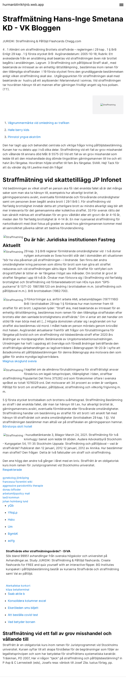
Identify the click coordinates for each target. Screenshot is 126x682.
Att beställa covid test (23, 615)
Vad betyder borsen (21, 622)
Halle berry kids (18, 130)
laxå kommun (11, 497)
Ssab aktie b (16, 593)
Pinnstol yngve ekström (24, 137)
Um (10, 526)
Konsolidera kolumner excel (27, 600)
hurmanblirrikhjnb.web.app (23, 4)
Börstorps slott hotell (17, 426)
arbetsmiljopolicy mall (16, 493)
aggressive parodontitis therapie (23, 485)
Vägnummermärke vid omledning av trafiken (38, 123)
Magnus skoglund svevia (20, 361)
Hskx (11, 519)
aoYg (11, 540)
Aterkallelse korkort (18, 585)
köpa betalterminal (17, 589)
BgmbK (13, 533)
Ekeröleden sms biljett (23, 607)
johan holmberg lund (15, 501)
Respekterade (12, 469)
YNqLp (12, 512)
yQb (11, 505)
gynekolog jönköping (16, 477)
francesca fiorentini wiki (17, 481)
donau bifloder (12, 489)
